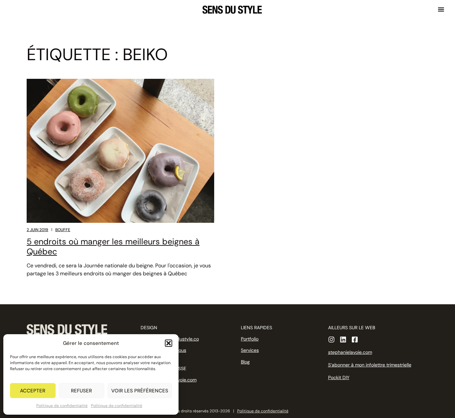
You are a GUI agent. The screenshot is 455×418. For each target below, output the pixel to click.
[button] (168, 343)
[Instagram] (331, 339)
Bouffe (62, 229)
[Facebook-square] (354, 339)
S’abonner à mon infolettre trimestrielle (369, 365)
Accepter (32, 390)
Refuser (81, 390)
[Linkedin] (343, 339)
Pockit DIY (338, 377)
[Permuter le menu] (441, 9)
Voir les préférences (139, 390)
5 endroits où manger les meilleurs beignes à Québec (113, 246)
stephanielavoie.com (350, 352)
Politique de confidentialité (62, 405)
